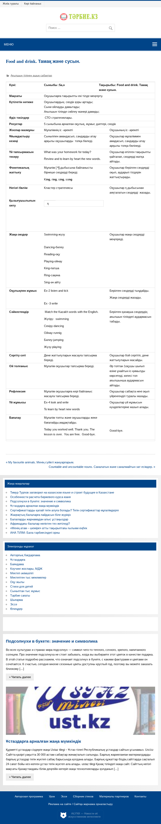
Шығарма (16, 599)
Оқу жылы (17, 582)
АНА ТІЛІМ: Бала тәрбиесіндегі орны (35, 532)
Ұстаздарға (17, 559)
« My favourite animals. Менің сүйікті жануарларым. (40, 462)
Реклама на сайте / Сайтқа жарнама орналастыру (80, 804)
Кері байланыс (32, 3)
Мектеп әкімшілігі (21, 573)
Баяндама (17, 564)
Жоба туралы (11, 3)
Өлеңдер (16, 608)
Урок (52, 796)
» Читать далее (20, 677)
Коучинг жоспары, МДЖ (26, 568)
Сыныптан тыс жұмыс (25, 591)
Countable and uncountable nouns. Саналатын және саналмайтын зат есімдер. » (102, 466)
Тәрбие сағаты (20, 595)
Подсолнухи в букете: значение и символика (40, 501)
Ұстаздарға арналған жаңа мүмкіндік (34, 505)
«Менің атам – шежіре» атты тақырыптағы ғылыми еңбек (48, 528)
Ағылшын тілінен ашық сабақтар (31, 75)
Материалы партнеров (114, 796)
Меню (9, 44)
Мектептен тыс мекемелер (28, 577)
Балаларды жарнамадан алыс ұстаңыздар (39, 519)
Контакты (140, 796)
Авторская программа (29, 796)
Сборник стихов (83, 796)
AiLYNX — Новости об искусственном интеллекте (84, 815)
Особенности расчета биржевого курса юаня (40, 497)
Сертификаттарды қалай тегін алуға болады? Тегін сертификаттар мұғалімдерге (64, 510)
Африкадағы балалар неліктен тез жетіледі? (40, 523)
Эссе (13, 604)
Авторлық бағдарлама (25, 555)
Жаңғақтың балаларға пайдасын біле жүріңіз (40, 514)
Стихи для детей (21, 586)
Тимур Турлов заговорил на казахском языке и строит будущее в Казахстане (62, 492)
